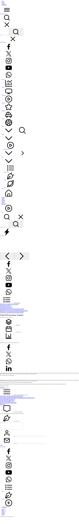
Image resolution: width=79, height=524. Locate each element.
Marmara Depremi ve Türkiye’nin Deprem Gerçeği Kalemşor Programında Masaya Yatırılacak (13, 311)
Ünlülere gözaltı (2, 404)
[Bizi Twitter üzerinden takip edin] (9, 274)
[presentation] (7, 256)
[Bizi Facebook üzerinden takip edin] (9, 49)
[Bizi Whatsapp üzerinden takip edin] (9, 295)
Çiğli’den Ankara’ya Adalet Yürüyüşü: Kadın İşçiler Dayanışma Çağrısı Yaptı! (11, 396)
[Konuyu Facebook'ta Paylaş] (9, 350)
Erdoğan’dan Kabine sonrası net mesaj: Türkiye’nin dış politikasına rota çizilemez (12, 309)
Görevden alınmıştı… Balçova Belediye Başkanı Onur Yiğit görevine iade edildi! (11, 312)
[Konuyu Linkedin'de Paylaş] (9, 371)
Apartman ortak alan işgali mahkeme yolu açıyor (7, 401)
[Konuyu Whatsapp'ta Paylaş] (9, 364)
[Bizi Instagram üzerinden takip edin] (9, 281)
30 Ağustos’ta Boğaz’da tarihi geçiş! (5, 306)
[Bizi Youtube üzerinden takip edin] (9, 288)
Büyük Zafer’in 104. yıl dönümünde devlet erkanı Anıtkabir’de (9, 304)
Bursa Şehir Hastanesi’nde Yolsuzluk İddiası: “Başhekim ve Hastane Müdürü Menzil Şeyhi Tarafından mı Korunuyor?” (17, 398)
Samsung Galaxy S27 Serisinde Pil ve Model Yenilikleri (8, 403)
